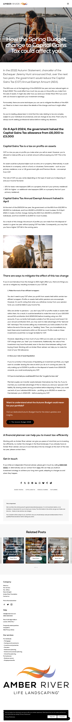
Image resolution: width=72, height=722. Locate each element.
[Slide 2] (37, 567)
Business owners (9, 658)
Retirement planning (10, 649)
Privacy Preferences (10, 717)
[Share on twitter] (25, 483)
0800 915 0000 (8, 616)
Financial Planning (42, 489)
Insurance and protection (11, 645)
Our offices (6, 590)
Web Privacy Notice (8, 630)
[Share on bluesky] (43, 483)
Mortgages (7, 641)
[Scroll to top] (68, 718)
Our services (6, 587)
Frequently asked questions (11, 625)
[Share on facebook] (21, 483)
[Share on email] (50, 483)
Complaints (6, 627)
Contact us (6, 596)
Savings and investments (11, 643)
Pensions (6, 647)
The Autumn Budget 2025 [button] (21, 422)
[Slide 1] (35, 567)
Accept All (62, 716)
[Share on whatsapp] (39, 483)
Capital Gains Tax (30, 489)
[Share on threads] (28, 483)
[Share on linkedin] (36, 483)
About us (5, 585)
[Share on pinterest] (32, 483)
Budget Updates (18, 489)
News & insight (7, 592)
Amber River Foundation (10, 594)
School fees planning (10, 654)
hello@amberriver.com (9, 613)
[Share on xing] (47, 483)
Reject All (52, 716)
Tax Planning (53, 489)
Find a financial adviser (9, 600)
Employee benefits (9, 660)
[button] (4, 605)
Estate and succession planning (13, 651)
